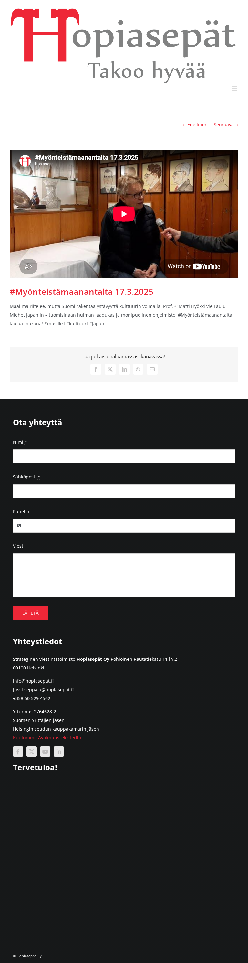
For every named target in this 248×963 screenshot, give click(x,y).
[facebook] (18, 751)
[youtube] (45, 751)
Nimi (20, 442)
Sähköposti (26, 477)
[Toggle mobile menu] (235, 88)
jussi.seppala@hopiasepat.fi (43, 690)
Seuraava (224, 124)
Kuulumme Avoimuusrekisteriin (47, 738)
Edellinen (197, 124)
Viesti (19, 546)
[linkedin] (59, 751)
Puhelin (21, 511)
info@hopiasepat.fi (33, 681)
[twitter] (31, 751)
